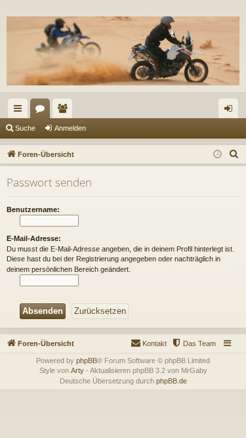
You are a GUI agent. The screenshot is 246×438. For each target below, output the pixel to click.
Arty (77, 370)
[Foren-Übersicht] (123, 50)
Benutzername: (33, 209)
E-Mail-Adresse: (34, 238)
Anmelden (70, 128)
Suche (25, 128)
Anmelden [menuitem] (231, 111)
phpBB (86, 360)
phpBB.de (171, 381)
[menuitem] (234, 154)
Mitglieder (65, 111)
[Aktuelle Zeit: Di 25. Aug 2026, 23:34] (217, 154)
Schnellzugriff (20, 111)
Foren (42, 111)
